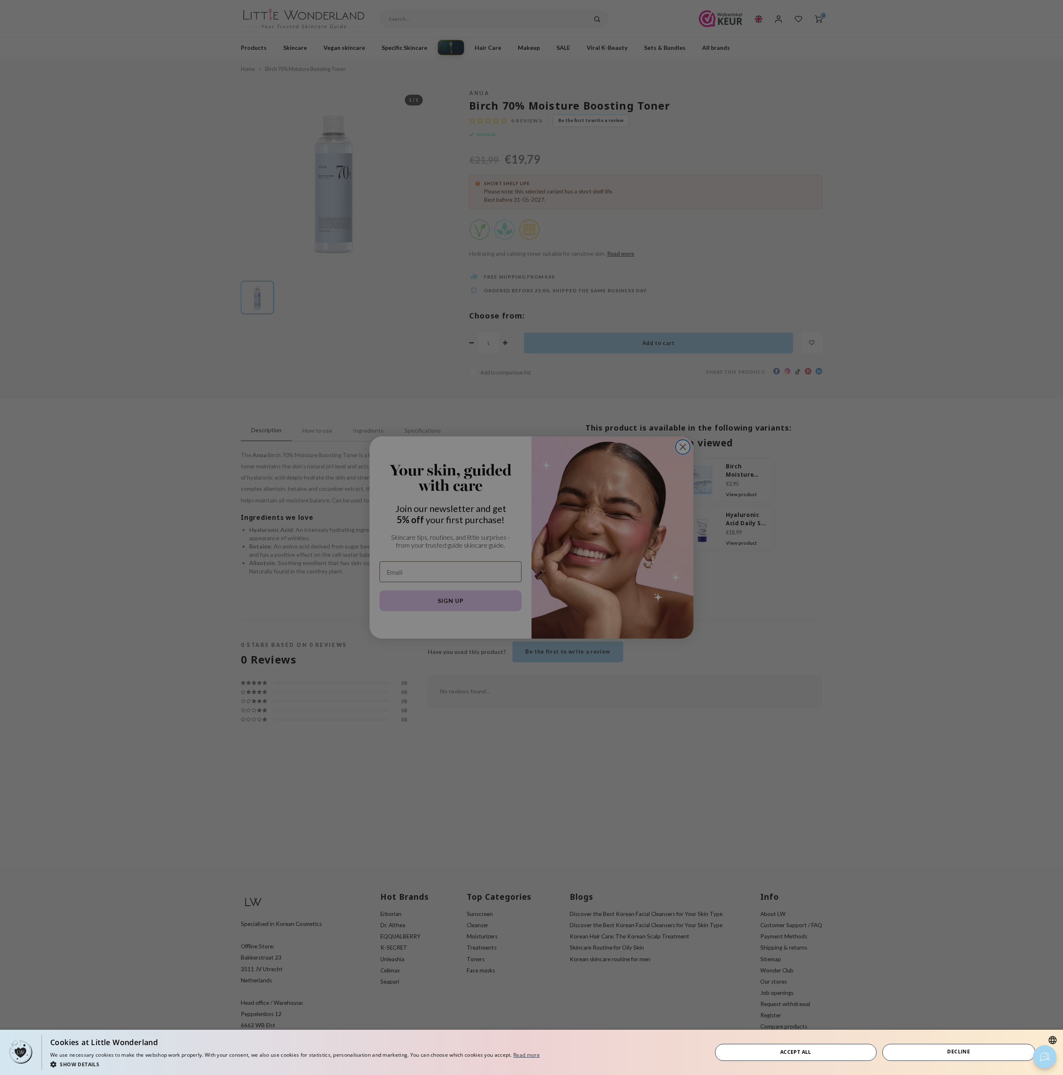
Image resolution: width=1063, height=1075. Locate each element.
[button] (295, 1064)
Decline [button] (958, 1051)
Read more (526, 1054)
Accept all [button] (795, 1051)
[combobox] (1052, 1040)
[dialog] (531, 1052)
